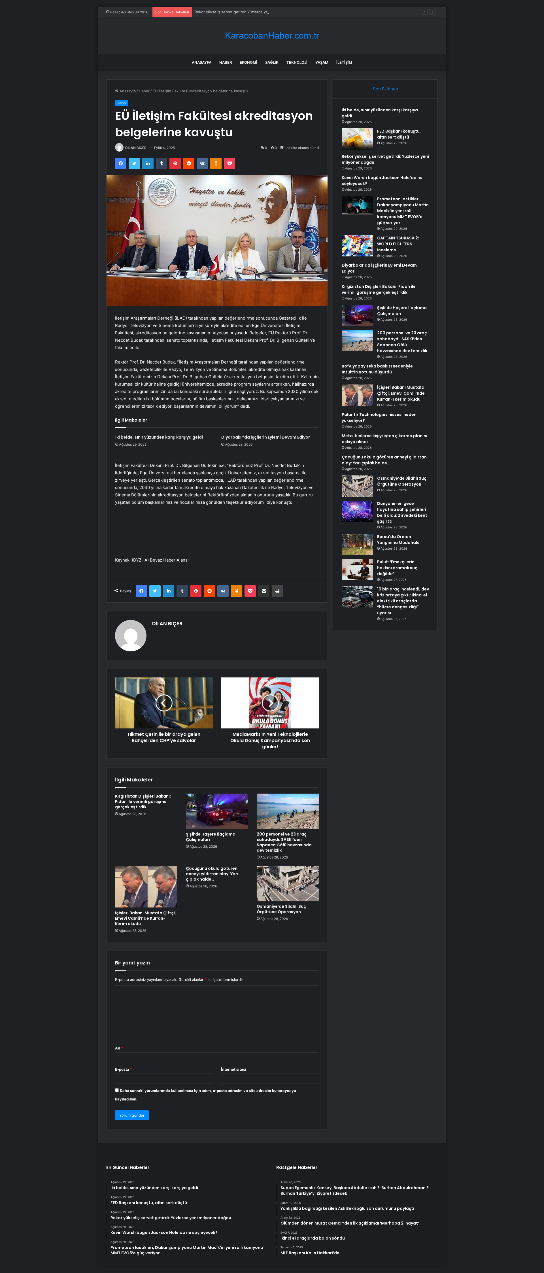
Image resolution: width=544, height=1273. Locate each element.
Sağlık (272, 62)
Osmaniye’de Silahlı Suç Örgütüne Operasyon (281, 909)
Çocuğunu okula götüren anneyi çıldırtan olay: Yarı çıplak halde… (212, 874)
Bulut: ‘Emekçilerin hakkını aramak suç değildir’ (397, 568)
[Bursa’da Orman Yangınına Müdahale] (357, 544)
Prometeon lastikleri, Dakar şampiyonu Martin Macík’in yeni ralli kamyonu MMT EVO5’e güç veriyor (403, 211)
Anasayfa (201, 62)
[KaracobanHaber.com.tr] (272, 35)
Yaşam (321, 62)
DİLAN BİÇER (135, 148)
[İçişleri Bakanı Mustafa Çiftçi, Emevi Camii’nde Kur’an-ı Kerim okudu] (146, 887)
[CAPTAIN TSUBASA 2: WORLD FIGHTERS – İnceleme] (357, 245)
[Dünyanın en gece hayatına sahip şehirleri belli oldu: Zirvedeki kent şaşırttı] (357, 511)
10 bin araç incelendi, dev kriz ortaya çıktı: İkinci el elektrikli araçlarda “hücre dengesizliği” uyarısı (403, 601)
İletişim (344, 62)
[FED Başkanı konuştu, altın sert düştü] (357, 139)
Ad (119, 1048)
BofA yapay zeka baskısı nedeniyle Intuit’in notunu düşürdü (377, 369)
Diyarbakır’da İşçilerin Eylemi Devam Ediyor (265, 437)
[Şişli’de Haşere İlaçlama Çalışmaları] (217, 811)
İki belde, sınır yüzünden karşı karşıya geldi (159, 437)
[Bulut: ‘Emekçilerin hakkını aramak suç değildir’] (357, 569)
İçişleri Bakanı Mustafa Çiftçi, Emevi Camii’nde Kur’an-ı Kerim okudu (145, 918)
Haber (225, 62)
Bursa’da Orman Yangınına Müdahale (398, 539)
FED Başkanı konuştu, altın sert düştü (399, 134)
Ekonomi (248, 62)
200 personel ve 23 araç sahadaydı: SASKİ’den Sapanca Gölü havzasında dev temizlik (284, 842)
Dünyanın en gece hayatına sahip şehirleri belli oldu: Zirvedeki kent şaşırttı (402, 512)
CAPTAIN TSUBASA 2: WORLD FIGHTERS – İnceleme (398, 244)
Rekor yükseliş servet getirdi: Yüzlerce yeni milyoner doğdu (247, 12)
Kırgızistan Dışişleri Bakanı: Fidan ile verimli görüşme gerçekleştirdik (143, 801)
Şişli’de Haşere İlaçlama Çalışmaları (210, 836)
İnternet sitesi (233, 1069)
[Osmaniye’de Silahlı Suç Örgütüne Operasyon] (288, 883)
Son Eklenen (385, 89)
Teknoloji (296, 62)
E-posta (123, 1069)
